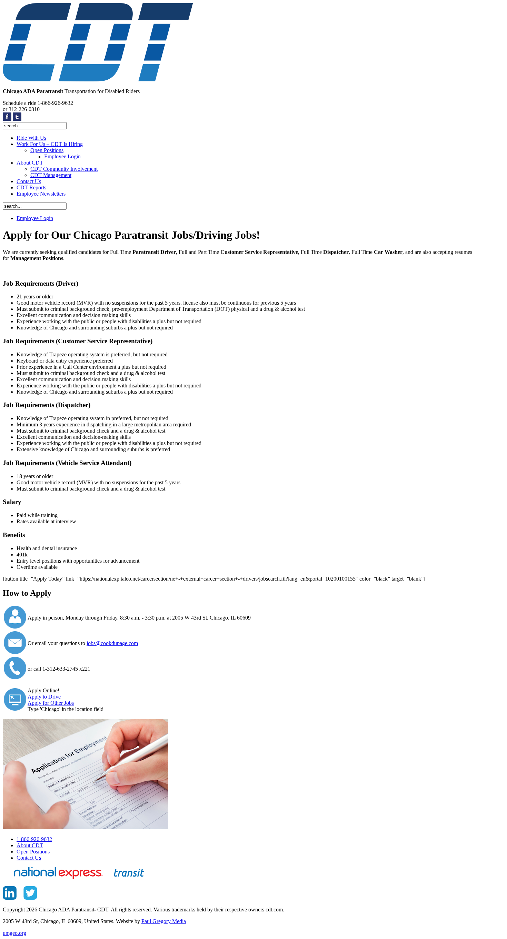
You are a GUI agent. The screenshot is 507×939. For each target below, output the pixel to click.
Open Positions (46, 150)
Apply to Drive (44, 697)
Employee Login (62, 156)
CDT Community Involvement (64, 169)
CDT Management (50, 175)
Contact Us (29, 181)
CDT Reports (31, 187)
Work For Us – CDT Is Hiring (50, 144)
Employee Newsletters (41, 194)
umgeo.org (14, 933)
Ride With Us (31, 138)
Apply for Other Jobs (51, 703)
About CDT (30, 163)
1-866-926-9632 (34, 839)
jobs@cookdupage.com (112, 643)
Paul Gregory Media (163, 921)
